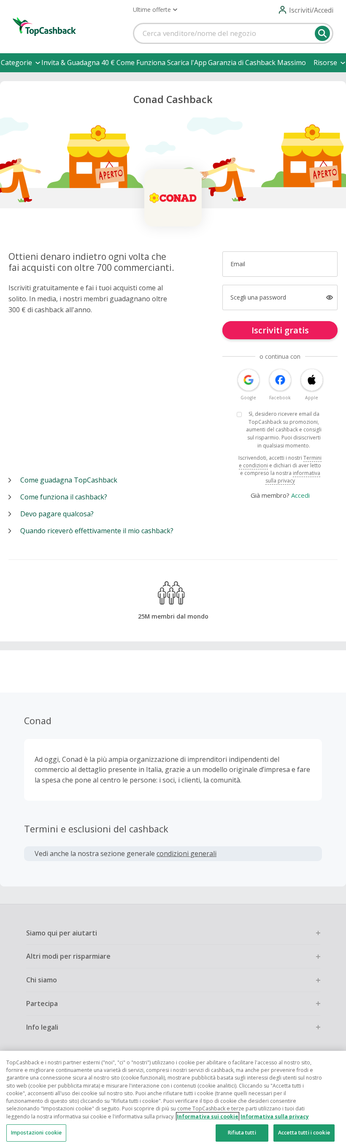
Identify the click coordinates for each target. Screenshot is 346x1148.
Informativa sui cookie (207, 1116)
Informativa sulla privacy (275, 1116)
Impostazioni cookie (36, 1132)
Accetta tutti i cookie (304, 1132)
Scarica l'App (187, 62)
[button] (155, 9)
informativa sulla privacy (292, 476)
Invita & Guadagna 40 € (78, 62)
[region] (173, 1099)
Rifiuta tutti (242, 1132)
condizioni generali (186, 853)
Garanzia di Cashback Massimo (257, 62)
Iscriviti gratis (280, 330)
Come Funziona (140, 62)
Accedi (300, 495)
